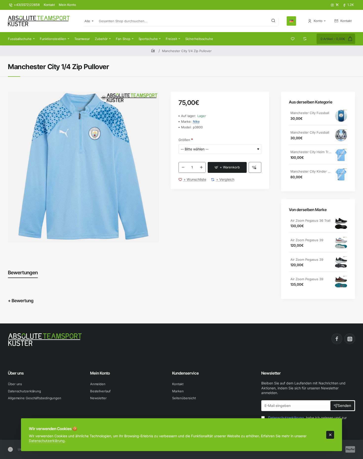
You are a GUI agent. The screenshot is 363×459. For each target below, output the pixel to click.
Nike (196, 121)
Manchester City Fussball (309, 113)
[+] (201, 167)
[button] (227, 167)
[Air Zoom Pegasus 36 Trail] (341, 223)
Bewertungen (23, 273)
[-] (183, 167)
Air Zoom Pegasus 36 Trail (310, 220)
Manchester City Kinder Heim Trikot (310, 171)
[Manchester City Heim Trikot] (341, 155)
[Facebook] (336, 338)
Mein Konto (100, 373)
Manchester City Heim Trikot (310, 152)
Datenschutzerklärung (47, 441)
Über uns (16, 373)
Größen (184, 140)
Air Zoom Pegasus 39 (306, 240)
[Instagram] (349, 338)
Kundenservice (185, 373)
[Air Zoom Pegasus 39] (341, 243)
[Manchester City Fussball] (341, 116)
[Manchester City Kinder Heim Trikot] (341, 174)
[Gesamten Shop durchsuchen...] (273, 21)
